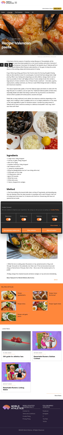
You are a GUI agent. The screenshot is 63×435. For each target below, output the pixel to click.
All (32, 12)
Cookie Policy (55, 210)
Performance (18, 12)
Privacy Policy (26, 419)
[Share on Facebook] (2, 65)
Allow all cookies (51, 230)
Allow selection (31, 230)
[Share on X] (6, 65)
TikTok (45, 421)
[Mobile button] (15, 2)
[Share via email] (10, 65)
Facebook (45, 411)
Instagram (45, 413)
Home (3, 12)
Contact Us (26, 411)
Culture (27, 12)
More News (58, 395)
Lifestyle (9, 12)
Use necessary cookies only (12, 230)
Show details (54, 225)
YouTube (45, 419)
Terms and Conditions (29, 413)
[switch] (23, 219)
